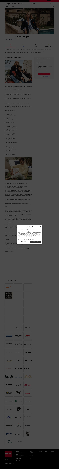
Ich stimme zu (35, 241)
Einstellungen (23, 241)
